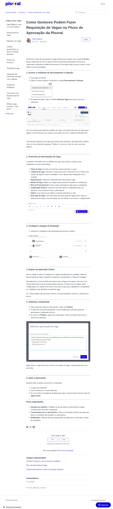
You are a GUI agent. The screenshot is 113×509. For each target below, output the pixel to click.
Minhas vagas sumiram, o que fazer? (12, 106)
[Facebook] (27, 427)
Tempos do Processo (11, 61)
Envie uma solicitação (65, 450)
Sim (52, 439)
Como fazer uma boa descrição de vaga (13, 95)
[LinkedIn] (34, 427)
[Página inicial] (13, 4)
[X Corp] (30, 427)
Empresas (22, 12)
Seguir (86, 39)
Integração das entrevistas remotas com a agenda (14, 76)
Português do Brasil (98, 500)
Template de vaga (13, 68)
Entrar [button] (103, 4)
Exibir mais (10, 113)
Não (64, 439)
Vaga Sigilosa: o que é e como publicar (14, 25)
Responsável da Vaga (12, 34)
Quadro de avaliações (10, 86)
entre (34, 488)
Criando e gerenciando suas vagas (39, 12)
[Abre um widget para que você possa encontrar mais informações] (103, 505)
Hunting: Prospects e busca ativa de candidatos (43, 461)
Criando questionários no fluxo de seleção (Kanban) (13, 50)
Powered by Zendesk (13, 507)
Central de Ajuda (11, 12)
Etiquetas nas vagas (14, 41)
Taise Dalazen (37, 39)
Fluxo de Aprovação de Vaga (36, 465)
